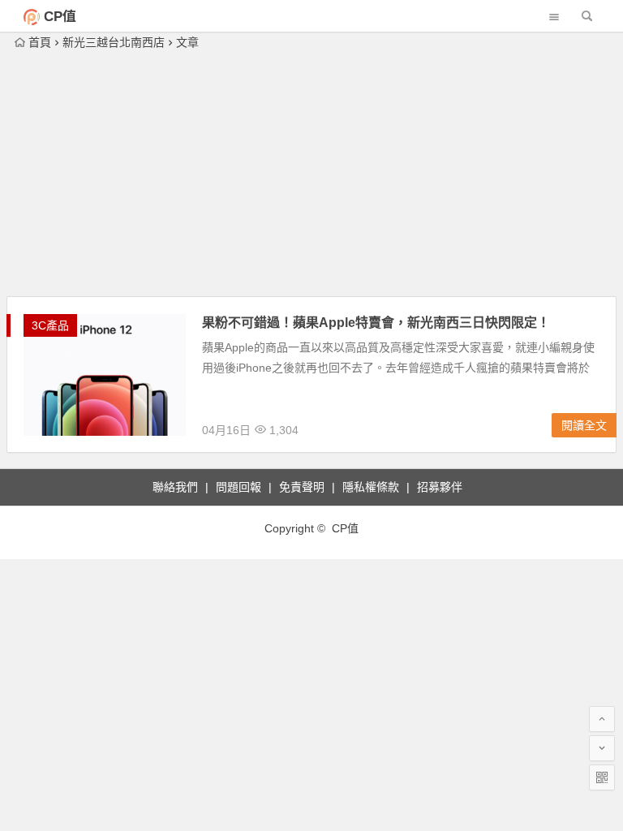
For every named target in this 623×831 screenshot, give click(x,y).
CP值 (60, 16)
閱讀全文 (584, 425)
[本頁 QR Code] (602, 777)
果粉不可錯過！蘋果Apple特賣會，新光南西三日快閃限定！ (376, 322)
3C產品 (50, 325)
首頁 (39, 42)
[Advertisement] (312, 174)
